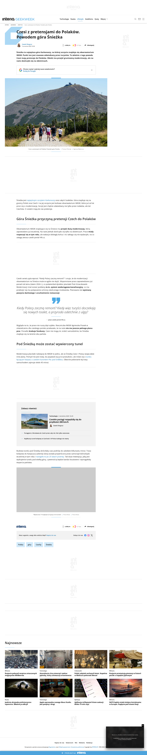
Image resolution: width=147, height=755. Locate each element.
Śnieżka (49, 545)
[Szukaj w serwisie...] (135, 19)
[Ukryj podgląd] (143, 725)
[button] (64, 19)
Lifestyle (20, 25)
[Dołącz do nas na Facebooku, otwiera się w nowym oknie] (85, 535)
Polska (20, 545)
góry (29, 545)
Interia (7, 25)
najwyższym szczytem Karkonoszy (41, 200)
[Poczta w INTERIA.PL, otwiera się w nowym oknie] (139, 19)
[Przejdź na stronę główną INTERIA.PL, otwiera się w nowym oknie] (8, 19)
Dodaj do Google (39, 71)
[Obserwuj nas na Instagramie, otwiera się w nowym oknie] (88, 535)
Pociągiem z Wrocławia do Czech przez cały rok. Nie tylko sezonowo (46, 433)
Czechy (38, 545)
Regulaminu (52, 747)
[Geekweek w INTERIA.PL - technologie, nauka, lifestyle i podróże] (25, 19)
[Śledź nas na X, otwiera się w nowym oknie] (91, 535)
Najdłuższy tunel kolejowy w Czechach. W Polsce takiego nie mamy (46, 439)
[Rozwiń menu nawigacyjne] (143, 19)
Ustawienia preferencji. (77, 747)
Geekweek (13, 25)
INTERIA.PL (95, 747)
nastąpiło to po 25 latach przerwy (50, 456)
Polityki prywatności (64, 747)
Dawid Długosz (27, 44)
